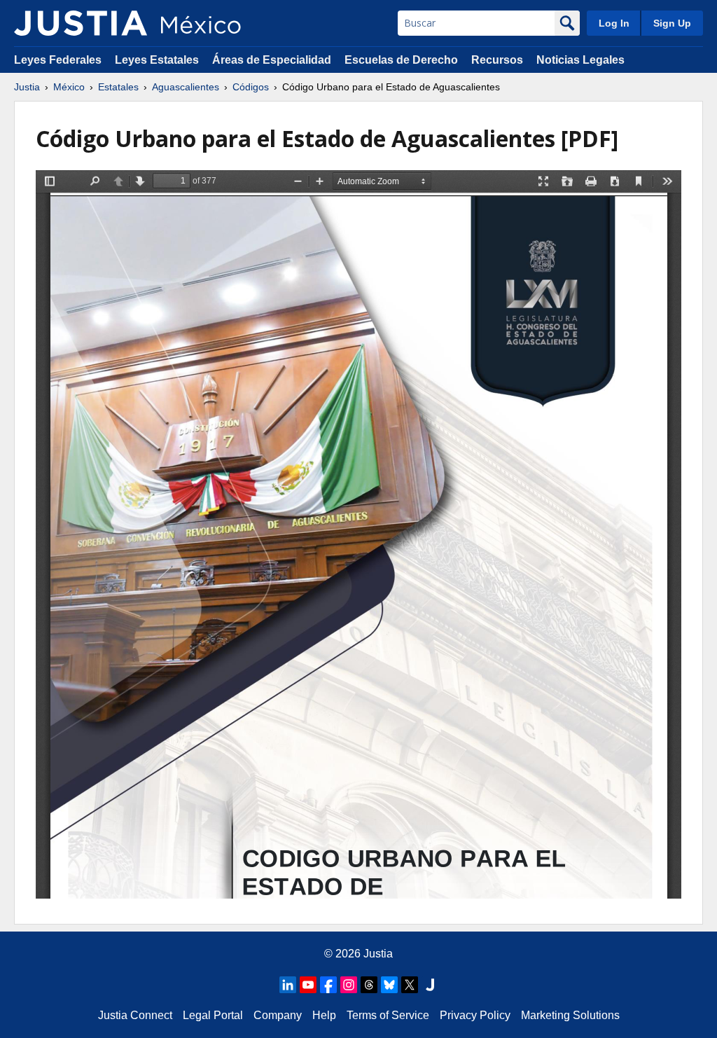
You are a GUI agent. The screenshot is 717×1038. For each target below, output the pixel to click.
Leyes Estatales (157, 60)
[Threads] (369, 984)
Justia (27, 86)
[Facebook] (328, 984)
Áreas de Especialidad (271, 60)
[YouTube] (308, 984)
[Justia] (80, 23)
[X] (409, 984)
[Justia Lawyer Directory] (430, 984)
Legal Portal (213, 1015)
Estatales (118, 86)
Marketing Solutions (570, 1015)
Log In (614, 23)
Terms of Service (388, 1015)
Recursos (497, 60)
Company (277, 1015)
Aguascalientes (185, 86)
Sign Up (672, 23)
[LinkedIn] (287, 984)
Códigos (250, 86)
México (69, 86)
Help (324, 1015)
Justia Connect (135, 1015)
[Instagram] (348, 984)
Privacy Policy (475, 1015)
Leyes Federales (58, 60)
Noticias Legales (580, 60)
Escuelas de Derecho (401, 60)
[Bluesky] (389, 984)
